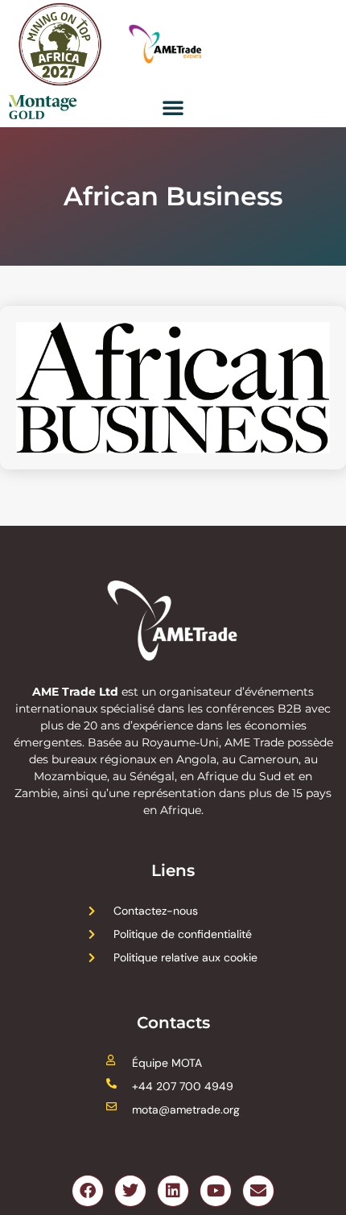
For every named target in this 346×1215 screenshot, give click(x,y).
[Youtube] (216, 1191)
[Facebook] (88, 1191)
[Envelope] (258, 1191)
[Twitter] (130, 1191)
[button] (173, 107)
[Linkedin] (173, 1191)
